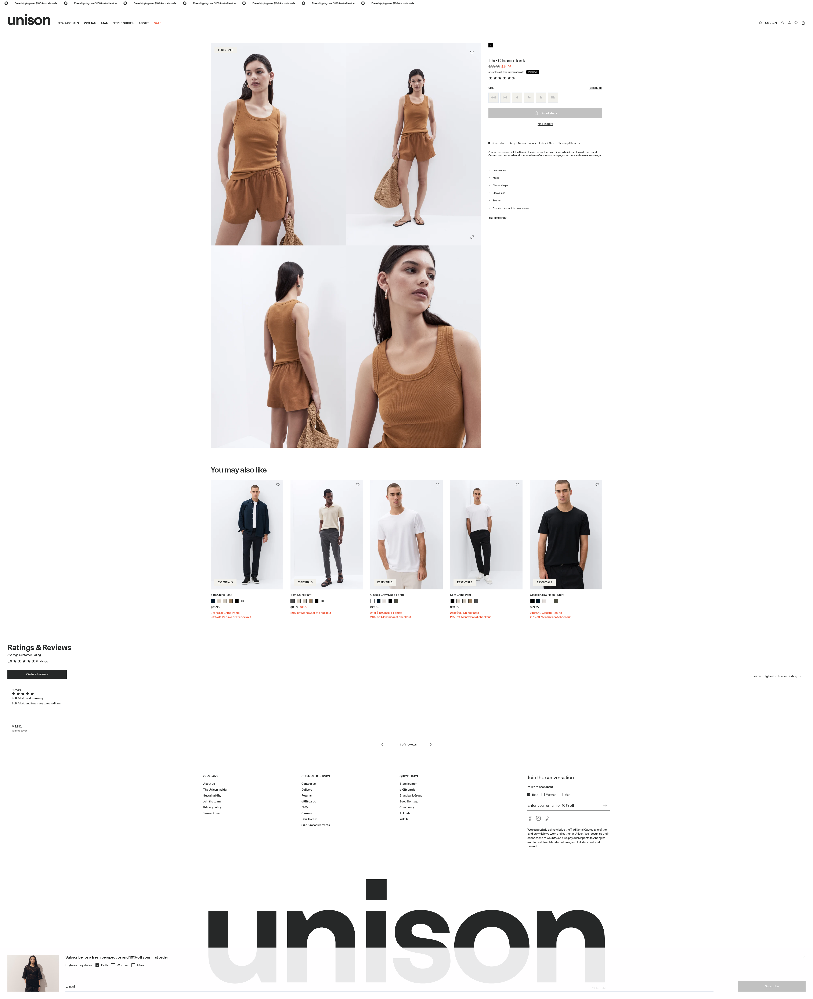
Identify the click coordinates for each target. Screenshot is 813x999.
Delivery (306, 789)
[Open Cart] (803, 22)
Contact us (308, 783)
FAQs (305, 807)
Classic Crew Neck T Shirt (387, 594)
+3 (242, 601)
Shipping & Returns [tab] (569, 143)
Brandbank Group (411, 795)
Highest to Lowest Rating (780, 676)
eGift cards (308, 801)
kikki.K (404, 819)
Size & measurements (315, 825)
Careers (306, 813)
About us (209, 783)
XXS (493, 97)
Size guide (595, 87)
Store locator (408, 783)
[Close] (803, 957)
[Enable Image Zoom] (472, 237)
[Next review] (430, 744)
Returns (306, 795)
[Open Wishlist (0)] (796, 22)
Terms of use (211, 813)
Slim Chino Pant (221, 594)
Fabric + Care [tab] (546, 143)
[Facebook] (529, 818)
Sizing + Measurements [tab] (522, 143)
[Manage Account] (789, 22)
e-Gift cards (407, 789)
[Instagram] (538, 818)
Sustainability (212, 795)
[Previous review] (382, 744)
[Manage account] (789, 22)
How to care (309, 819)
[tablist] (545, 144)
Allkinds (405, 813)
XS (505, 97)
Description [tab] (498, 143)
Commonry (407, 807)
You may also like (239, 469)
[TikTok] (546, 818)
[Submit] (605, 805)
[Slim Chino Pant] (247, 534)
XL (552, 97)
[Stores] (782, 22)
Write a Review (37, 674)
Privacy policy (212, 807)
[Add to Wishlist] (472, 52)
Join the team (211, 801)
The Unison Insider (215, 789)
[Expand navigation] (164, 27)
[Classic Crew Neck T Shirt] (406, 534)
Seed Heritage (409, 801)
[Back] (490, 45)
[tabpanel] (545, 183)
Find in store (545, 123)
